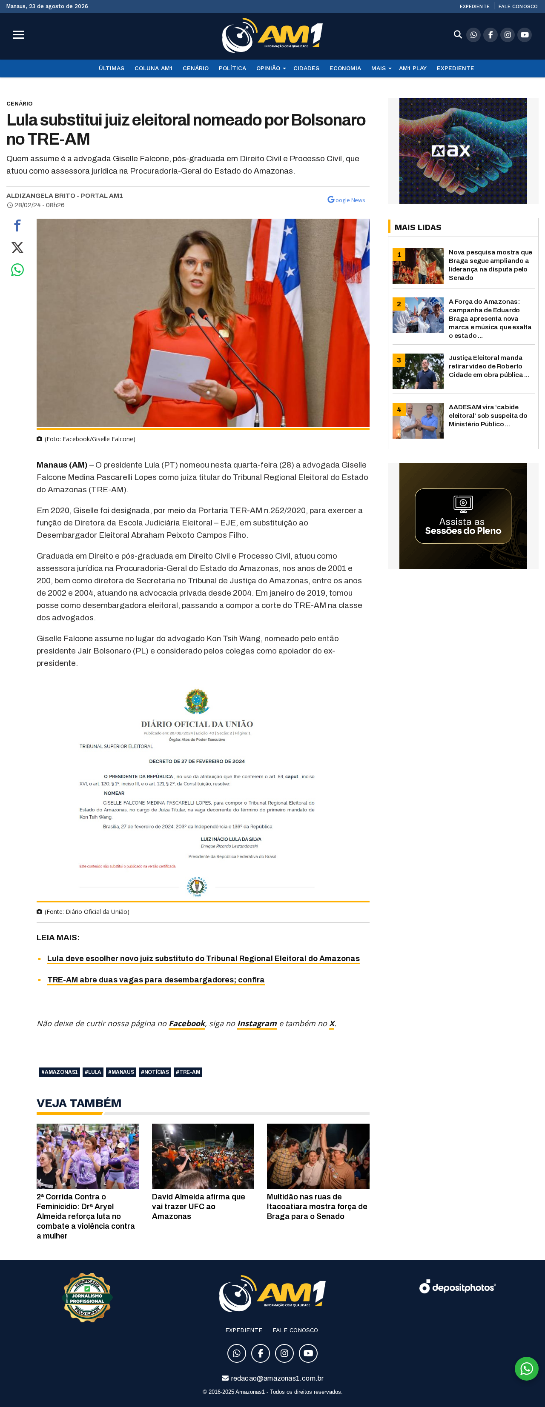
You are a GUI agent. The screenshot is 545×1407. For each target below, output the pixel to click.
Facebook (187, 1023)
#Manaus (121, 1072)
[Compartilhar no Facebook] (17, 228)
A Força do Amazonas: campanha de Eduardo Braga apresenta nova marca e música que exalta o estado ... (490, 318)
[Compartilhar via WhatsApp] (17, 272)
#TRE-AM (188, 1072)
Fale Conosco (518, 6)
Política (232, 68)
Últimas (111, 68)
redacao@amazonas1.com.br (277, 1378)
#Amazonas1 (59, 1072)
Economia (345, 68)
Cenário (196, 68)
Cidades (306, 68)
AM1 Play (413, 68)
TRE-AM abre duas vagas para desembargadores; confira (156, 980)
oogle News (350, 200)
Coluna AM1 (153, 68)
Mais (378, 68)
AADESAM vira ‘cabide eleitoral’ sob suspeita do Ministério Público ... (488, 415)
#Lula (93, 1072)
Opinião (268, 68)
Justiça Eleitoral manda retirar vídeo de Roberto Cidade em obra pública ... (489, 366)
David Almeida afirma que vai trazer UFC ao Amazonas (198, 1207)
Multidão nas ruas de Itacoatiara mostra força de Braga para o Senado (317, 1207)
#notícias (155, 1072)
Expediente (475, 6)
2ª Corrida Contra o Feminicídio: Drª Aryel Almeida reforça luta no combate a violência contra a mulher (86, 1216)
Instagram (257, 1023)
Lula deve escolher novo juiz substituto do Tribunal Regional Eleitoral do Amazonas (203, 958)
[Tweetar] (17, 250)
